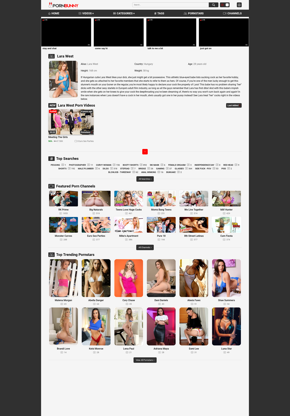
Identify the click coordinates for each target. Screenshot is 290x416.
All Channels (144, 247)
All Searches (144, 179)
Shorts (66, 168)
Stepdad (127, 168)
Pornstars (196, 13)
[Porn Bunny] (63, 5)
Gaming (164, 168)
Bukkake (174, 172)
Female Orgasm (180, 165)
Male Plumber (89, 168)
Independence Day (207, 165)
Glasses (183, 168)
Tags (160, 13)
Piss (226, 168)
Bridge (146, 168)
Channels (234, 13)
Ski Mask (157, 165)
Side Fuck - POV (206, 168)
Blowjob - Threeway (123, 172)
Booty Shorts (135, 165)
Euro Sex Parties (86, 141)
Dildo (110, 168)
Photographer (81, 165)
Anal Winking (152, 172)
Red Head (231, 165)
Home (55, 13)
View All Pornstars (144, 360)
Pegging (58, 165)
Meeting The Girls (58, 137)
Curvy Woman (108, 165)
